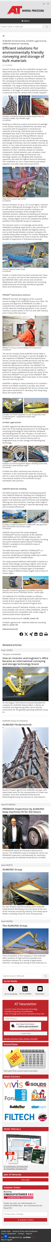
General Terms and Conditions (25, 1231)
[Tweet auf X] (26, 635)
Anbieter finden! (26, 1220)
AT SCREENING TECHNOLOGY (16, 1166)
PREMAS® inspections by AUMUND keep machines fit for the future (23, 810)
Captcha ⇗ (34, 1029)
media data (6, 1231)
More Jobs (25, 1180)
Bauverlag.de (6, 1239)
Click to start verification (28, 1026)
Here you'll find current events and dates (21, 1071)
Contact (21, 1233)
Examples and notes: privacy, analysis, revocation (21, 1039)
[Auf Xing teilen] (31, 635)
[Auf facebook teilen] (21, 635)
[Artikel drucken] (46, 634)
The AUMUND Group (14, 925)
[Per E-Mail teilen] (41, 634)
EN (48, 3)
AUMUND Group (12, 869)
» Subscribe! (25, 1033)
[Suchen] (47, 27)
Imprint (29, 1233)
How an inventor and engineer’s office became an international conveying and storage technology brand (25, 661)
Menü (26, 21)
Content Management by (11, 1237)
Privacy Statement (8, 1233)
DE (44, 3)
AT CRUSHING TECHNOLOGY (15, 1169)
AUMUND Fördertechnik (17, 724)
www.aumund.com (10, 629)
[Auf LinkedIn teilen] (36, 635)
